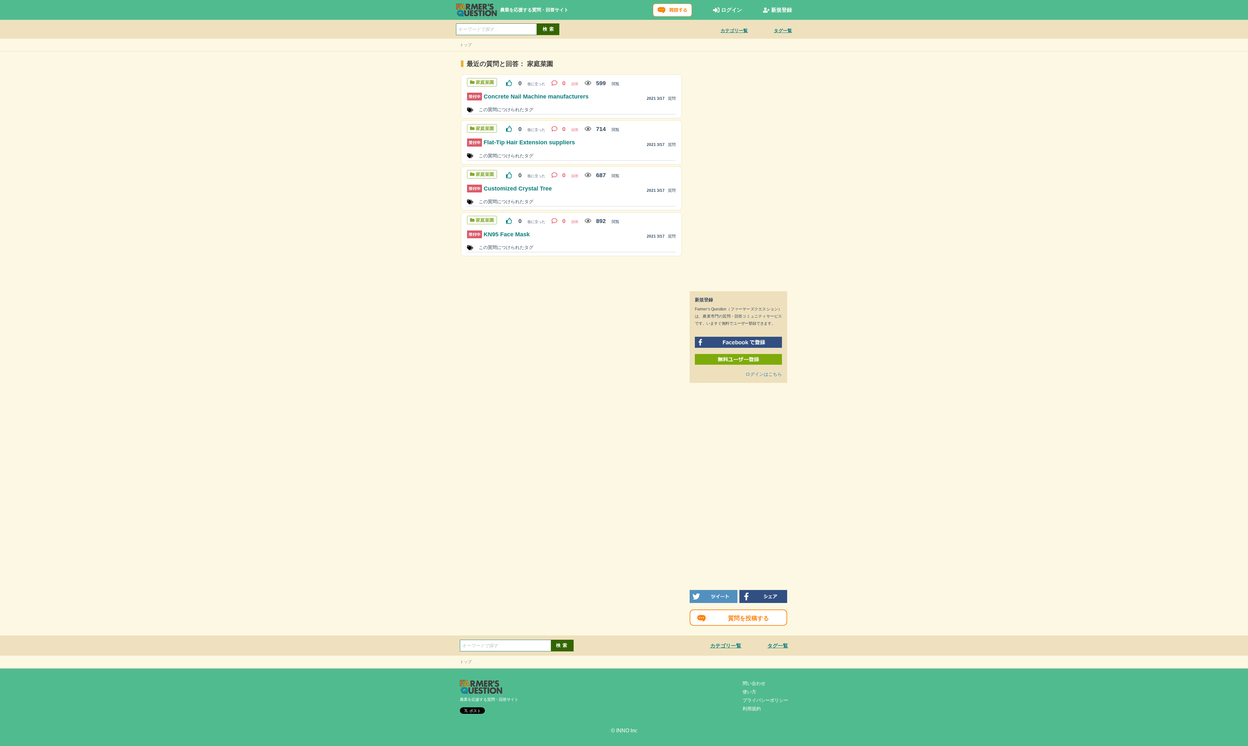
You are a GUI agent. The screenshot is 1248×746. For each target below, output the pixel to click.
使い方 (749, 691)
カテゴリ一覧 (734, 30)
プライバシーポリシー (765, 700)
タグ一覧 (783, 30)
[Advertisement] (738, 172)
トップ (466, 45)
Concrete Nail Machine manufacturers (536, 96)
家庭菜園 (485, 82)
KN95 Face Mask (507, 234)
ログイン (731, 10)
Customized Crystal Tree (518, 188)
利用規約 (752, 708)
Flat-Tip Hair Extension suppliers (529, 142)
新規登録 (781, 10)
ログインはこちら (764, 374)
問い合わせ (754, 683)
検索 (549, 29)
